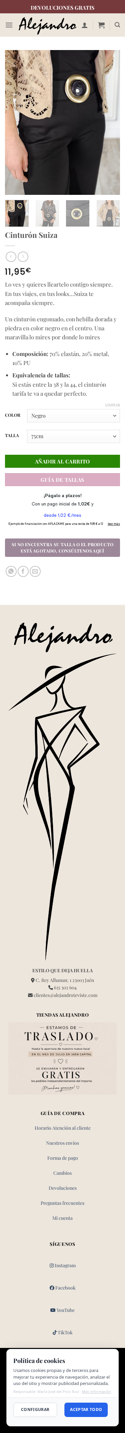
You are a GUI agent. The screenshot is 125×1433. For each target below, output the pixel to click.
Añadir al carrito (62, 461)
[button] (9, 25)
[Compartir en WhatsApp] (11, 571)
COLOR (12, 415)
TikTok (65, 1332)
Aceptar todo (86, 1409)
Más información (96, 1391)
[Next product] (11, 257)
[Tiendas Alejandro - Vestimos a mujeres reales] (47, 25)
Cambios (62, 1173)
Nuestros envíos (62, 1143)
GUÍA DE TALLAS (62, 479)
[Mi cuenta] (84, 25)
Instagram (65, 1265)
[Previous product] (23, 257)
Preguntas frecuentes (62, 1203)
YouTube (65, 1310)
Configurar (35, 1409)
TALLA (12, 435)
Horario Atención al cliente (63, 1128)
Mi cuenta (62, 1218)
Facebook (65, 1288)
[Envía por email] (35, 571)
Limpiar (112, 405)
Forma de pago (62, 1158)
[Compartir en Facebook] (23, 571)
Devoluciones (63, 1188)
